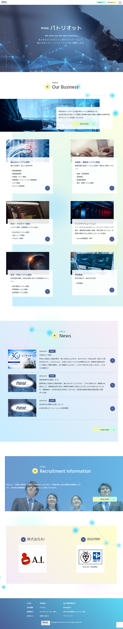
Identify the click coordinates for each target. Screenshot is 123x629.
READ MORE (84, 124)
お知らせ (30, 616)
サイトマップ (68, 616)
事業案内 (30, 611)
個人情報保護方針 (69, 603)
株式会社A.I (67, 607)
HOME (29, 603)
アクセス (43, 607)
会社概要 (30, 607)
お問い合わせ (44, 616)
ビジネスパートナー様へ (48, 611)
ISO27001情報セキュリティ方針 (74, 611)
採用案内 (43, 603)
